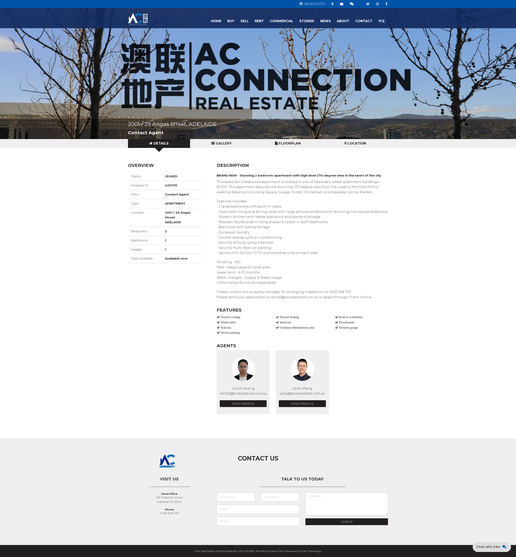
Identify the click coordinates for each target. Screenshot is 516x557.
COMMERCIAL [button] (281, 21)
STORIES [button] (306, 21)
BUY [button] (230, 21)
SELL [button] (244, 21)
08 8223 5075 (314, 4)
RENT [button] (259, 21)
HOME (216, 21)
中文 (382, 21)
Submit (347, 522)
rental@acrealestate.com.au (243, 393)
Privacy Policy (276, 551)
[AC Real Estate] (150, 13)
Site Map (261, 551)
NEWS (325, 21)
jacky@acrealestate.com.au (302, 393)
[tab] (159, 143)
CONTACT (363, 21)
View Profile (243, 403)
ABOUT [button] (343, 21)
